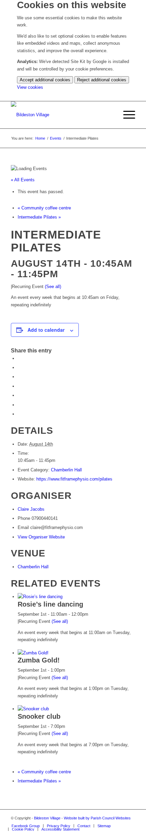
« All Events (23, 179)
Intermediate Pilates (39, 217)
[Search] (109, 114)
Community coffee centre (44, 207)
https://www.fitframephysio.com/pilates (74, 479)
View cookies (30, 87)
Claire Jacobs (31, 509)
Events (55, 138)
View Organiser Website (41, 536)
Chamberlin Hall (66, 469)
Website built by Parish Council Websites (97, 818)
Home (40, 138)
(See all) (53, 286)
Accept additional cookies (45, 79)
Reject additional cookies (101, 79)
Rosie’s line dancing (50, 604)
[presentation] (40, 596)
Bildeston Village (47, 818)
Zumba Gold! (39, 660)
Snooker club (39, 716)
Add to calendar (46, 329)
